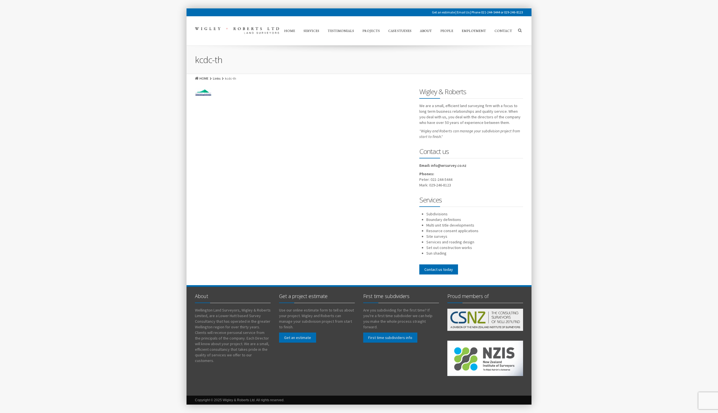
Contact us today (438, 269)
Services (311, 31)
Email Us (463, 12)
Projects (371, 31)
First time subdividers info (390, 337)
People (446, 31)
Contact (503, 31)
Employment (474, 31)
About (426, 31)
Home (289, 31)
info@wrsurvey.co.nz (448, 165)
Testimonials (341, 31)
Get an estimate (443, 12)
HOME (203, 78)
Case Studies (399, 31)
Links (216, 78)
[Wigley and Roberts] (237, 30)
